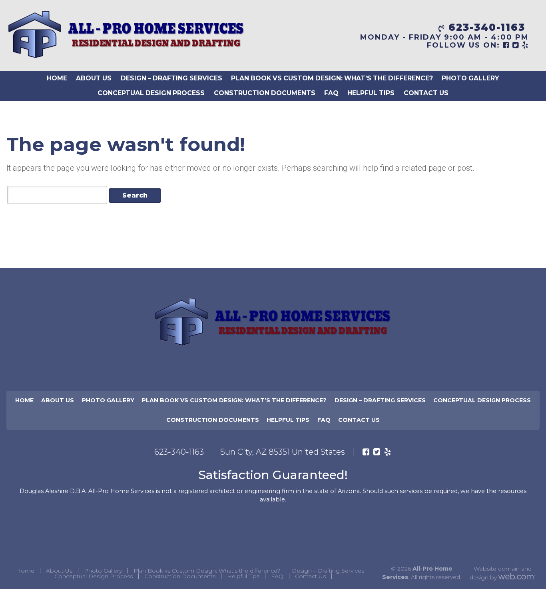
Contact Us (426, 93)
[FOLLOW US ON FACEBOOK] (506, 45)
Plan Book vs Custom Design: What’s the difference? (332, 78)
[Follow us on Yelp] (387, 452)
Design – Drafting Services (171, 78)
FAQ (331, 93)
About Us (94, 78)
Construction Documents (264, 93)
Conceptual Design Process (151, 93)
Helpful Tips (371, 93)
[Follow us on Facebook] (366, 452)
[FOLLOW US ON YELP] (525, 45)
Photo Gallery (470, 78)
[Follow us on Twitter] (376, 452)
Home (57, 78)
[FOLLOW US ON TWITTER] (515, 45)
